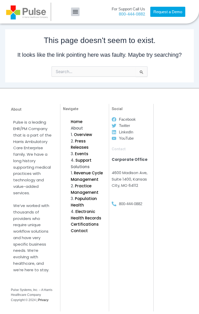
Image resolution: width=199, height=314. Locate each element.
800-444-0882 (132, 14)
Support (83, 160)
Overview (83, 134)
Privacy (43, 300)
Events (81, 153)
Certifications (85, 224)
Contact (79, 230)
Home (76, 121)
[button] (75, 12)
